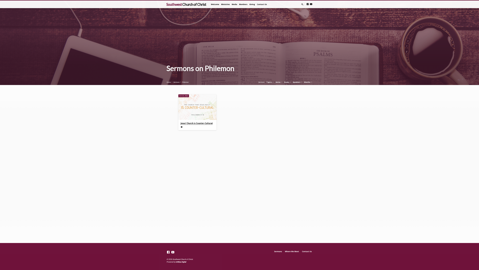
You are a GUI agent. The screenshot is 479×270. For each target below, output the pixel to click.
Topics (269, 82)
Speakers (297, 82)
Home (169, 82)
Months (307, 82)
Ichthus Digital (181, 262)
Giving (252, 4)
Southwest (186, 4)
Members (243, 4)
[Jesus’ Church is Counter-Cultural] (197, 107)
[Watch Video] (182, 127)
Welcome (215, 4)
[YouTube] (311, 4)
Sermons (176, 82)
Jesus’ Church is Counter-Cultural (197, 123)
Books (287, 82)
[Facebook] (307, 4)
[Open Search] (302, 4)
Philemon (185, 82)
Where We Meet (292, 251)
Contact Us (262, 4)
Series (278, 82)
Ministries (225, 4)
